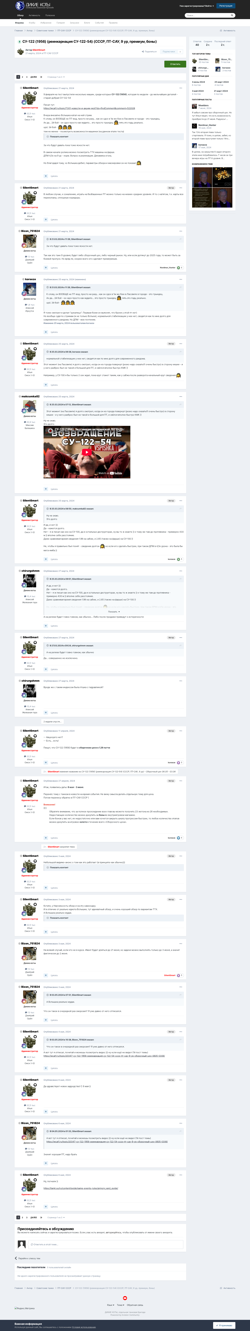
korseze (30, 279)
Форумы (19, 22)
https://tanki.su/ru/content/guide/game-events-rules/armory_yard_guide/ (81, 1188)
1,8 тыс (31, 304)
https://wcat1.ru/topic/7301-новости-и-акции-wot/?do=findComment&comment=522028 (89, 108)
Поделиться (150, 51)
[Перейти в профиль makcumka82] (29, 406)
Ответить (175, 64)
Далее (34, 77)
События (99, 22)
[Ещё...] (181, 88)
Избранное (46, 22)
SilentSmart (30, 87)
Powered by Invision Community (125, 1315)
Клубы (32, 22)
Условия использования (84, 1327)
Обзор (20, 15)
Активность (34, 15)
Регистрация (225, 5)
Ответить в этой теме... (45, 1244)
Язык (110, 1305)
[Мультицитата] (46, 176)
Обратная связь (135, 1305)
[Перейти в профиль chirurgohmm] (29, 580)
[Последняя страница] (41, 77)
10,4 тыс (30, 596)
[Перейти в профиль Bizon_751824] (29, 241)
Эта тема (221, 15)
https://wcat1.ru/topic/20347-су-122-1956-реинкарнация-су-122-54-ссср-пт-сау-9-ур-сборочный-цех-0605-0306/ (104, 1055)
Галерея (61, 22)
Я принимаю (225, 1325)
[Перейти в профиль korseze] (29, 289)
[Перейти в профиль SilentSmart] (21, 51)
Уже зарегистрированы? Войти (196, 6)
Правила (113, 22)
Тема (120, 1305)
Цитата (54, 176)
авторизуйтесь (113, 1232)
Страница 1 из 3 (55, 77)
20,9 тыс (30, 422)
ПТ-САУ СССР (50, 53)
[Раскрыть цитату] (47, 239)
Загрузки (74, 22)
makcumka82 (31, 396)
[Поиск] (232, 15)
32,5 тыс (30, 113)
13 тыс (30, 256)
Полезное (50, 15)
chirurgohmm (30, 570)
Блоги (87, 22)
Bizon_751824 (30, 230)
